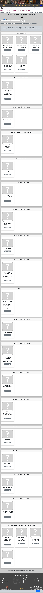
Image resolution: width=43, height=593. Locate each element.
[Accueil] (20, 5)
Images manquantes (26, 10)
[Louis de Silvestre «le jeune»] (12, 2)
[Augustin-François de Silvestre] (34, 2)
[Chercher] (22, 21)
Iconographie (20, 10)
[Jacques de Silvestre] (41, 2)
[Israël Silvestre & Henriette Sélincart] (3, 2)
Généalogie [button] (17, 7)
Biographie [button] (3, 12)
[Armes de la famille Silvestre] (41, 5)
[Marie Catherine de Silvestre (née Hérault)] (16, 2)
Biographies (6, 10)
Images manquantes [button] (4, 23)
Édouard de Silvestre (37, 580)
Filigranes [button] (30, 23)
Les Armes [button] (22, 7)
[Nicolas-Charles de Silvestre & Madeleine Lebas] (22, 2)
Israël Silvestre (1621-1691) (12, 10)
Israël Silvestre (4, 578)
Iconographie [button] (8, 12)
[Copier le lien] (38, 12)
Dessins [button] (10, 23)
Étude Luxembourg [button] (24, 23)
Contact (40, 8)
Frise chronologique (5, 577)
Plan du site (31, 8)
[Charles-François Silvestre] (9, 2)
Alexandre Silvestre (16, 579)
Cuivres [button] (14, 23)
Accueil (5, 8)
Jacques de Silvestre (37, 581)
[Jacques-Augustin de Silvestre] (31, 2)
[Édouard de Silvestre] (38, 2)
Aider (27, 575)
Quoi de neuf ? (36, 8)
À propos (34, 23)
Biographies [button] (11, 7)
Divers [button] (27, 7)
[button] (29, 12)
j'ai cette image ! (7, 69)
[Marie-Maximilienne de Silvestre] (27, 2)
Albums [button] (18, 23)
